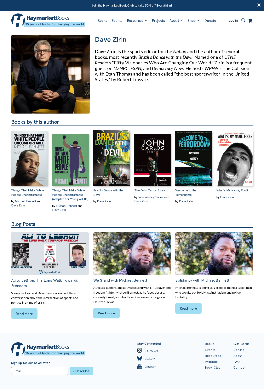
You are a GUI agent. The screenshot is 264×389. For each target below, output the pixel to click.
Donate (210, 20)
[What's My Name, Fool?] (234, 155)
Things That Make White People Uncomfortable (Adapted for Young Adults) (70, 194)
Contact (239, 367)
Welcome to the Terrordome (186, 192)
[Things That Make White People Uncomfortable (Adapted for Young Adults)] (70, 155)
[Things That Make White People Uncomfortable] (29, 155)
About (238, 356)
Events (117, 20)
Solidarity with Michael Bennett (202, 280)
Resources (135, 20)
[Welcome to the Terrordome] (193, 155)
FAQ (236, 362)
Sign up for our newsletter (30, 363)
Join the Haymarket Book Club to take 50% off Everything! (132, 5)
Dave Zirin (18, 205)
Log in (233, 20)
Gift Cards (241, 344)
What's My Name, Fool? (232, 190)
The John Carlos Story (149, 190)
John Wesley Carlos (150, 197)
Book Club (213, 367)
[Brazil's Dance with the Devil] (111, 155)
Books (102, 20)
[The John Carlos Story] (152, 155)
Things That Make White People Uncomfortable (27, 192)
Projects (158, 20)
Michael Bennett (25, 201)
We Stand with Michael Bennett (120, 280)
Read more (24, 314)
